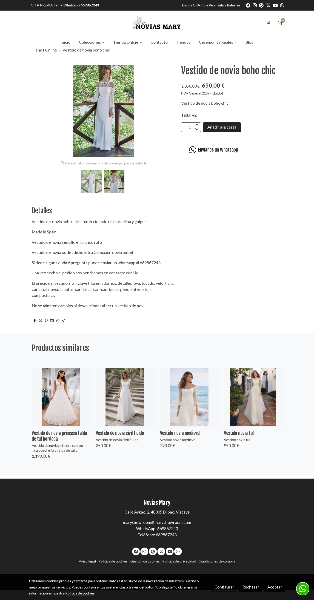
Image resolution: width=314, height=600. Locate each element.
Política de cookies (113, 561)
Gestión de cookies (145, 561)
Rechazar (250, 586)
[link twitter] (268, 5)
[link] (157, 22)
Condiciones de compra (217, 561)
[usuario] (269, 22)
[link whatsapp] (282, 5)
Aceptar (274, 586)
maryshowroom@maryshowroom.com (157, 522)
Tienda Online (44, 49)
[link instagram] (255, 5)
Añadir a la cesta (221, 126)
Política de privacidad (179, 561)
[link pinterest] (261, 5)
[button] (92, 42)
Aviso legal (87, 561)
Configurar (224, 586)
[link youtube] (275, 5)
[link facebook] (248, 5)
